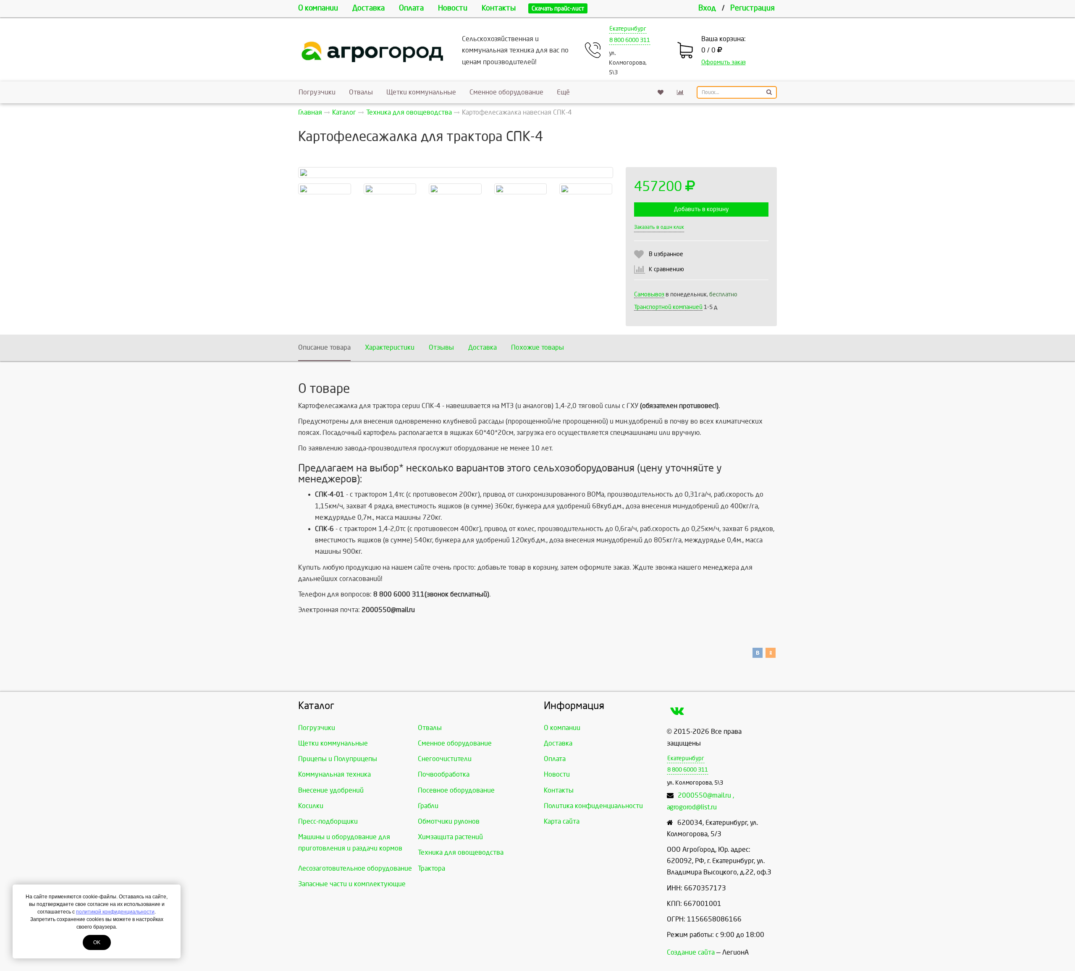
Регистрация (752, 8)
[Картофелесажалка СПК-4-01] (455, 188)
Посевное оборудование (456, 790)
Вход (707, 8)
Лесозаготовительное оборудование (355, 868)
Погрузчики (317, 92)
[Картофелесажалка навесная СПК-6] (520, 188)
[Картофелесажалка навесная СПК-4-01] (390, 188)
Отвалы (361, 92)
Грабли (428, 805)
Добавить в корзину (701, 209)
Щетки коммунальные (421, 92)
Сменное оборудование (506, 92)
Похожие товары (537, 347)
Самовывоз (649, 294)
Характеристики (389, 347)
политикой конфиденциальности (115, 912)
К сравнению (666, 269)
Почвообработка (443, 774)
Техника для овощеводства (460, 852)
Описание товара (324, 347)
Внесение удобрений (331, 790)
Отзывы (441, 347)
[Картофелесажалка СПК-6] (585, 188)
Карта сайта (561, 821)
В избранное (666, 254)
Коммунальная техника (334, 774)
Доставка (368, 8)
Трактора (431, 868)
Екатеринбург (627, 29)
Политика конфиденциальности (593, 805)
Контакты (499, 8)
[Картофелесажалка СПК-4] (324, 188)
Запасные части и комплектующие (352, 883)
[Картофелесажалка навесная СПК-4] (455, 172)
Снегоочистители (445, 758)
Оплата (411, 8)
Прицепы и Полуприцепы (337, 758)
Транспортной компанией (668, 307)
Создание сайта (691, 952)
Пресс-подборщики (328, 821)
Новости (452, 8)
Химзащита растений (450, 836)
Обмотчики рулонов (449, 821)
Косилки (310, 805)
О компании (318, 8)
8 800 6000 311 (629, 40)
